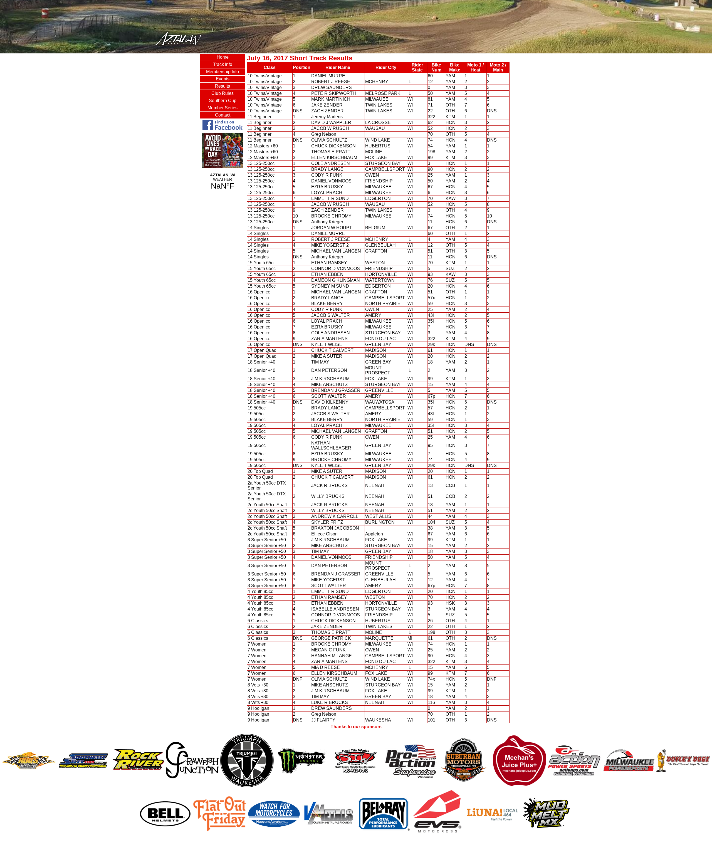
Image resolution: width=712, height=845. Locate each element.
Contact (222, 115)
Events (222, 78)
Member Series (222, 107)
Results (222, 86)
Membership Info (222, 71)
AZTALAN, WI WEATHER (222, 181)
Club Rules (222, 93)
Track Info (222, 64)
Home (223, 57)
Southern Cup (222, 100)
